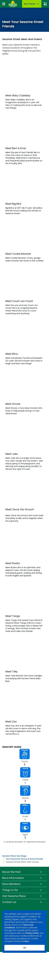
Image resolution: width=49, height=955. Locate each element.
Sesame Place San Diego (14, 856)
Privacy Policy (32, 933)
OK (24, 947)
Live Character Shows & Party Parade (24, 859)
